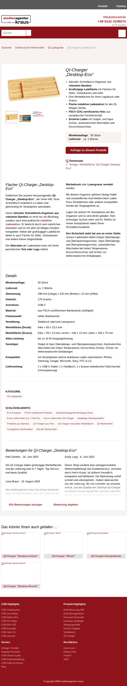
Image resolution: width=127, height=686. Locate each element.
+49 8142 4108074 (111, 21)
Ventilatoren (69, 632)
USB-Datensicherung (12, 663)
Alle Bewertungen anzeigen (25, 504)
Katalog (121, 6)
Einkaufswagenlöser (74, 613)
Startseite (6, 47)
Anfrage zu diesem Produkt (88, 150)
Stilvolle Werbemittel (46, 429)
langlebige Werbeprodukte (91, 418)
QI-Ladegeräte (56, 47)
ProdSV (67, 655)
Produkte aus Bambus (18, 423)
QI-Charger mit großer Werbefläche (76, 423)
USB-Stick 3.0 (8, 632)
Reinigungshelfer (72, 624)
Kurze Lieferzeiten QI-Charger (59, 418)
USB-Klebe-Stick (9, 617)
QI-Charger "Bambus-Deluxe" (20, 556)
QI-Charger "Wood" (63, 556)
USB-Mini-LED (8, 624)
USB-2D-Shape (9, 621)
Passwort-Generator (74, 617)
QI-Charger (69, 636)
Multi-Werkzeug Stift (74, 609)
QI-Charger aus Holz (43, 423)
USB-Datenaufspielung (12, 659)
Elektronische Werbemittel (29, 47)
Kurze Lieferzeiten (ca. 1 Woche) (23, 418)
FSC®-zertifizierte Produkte (38, 412)
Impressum (69, 648)
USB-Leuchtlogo (9, 613)
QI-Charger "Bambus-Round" (20, 586)
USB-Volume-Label (11, 655)
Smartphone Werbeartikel (20, 429)
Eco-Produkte (14, 412)
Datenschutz (70, 651)
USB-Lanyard (8, 636)
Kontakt (102, 6)
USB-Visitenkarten (10, 609)
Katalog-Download (10, 651)
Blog (3, 666)
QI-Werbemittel (104, 423)
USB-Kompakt (8, 628)
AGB (66, 659)
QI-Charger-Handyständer (106, 556)
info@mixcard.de (114, 17)
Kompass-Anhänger (74, 621)
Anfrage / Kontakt (10, 648)
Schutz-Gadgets (72, 628)
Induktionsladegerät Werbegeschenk (74, 412)
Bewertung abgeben (65, 504)
